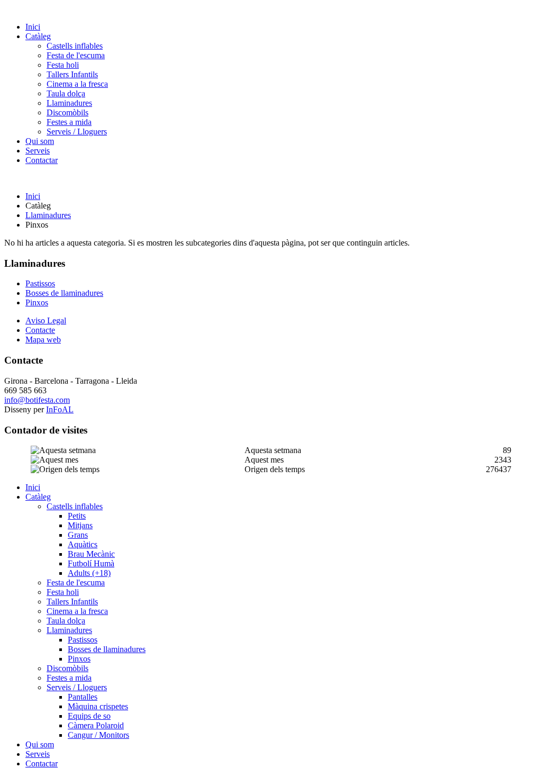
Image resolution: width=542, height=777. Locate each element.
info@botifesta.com (37, 399)
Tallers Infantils (72, 74)
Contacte (40, 330)
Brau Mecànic (91, 553)
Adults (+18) (89, 572)
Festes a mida (69, 122)
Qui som (39, 141)
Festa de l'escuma (76, 55)
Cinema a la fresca (77, 83)
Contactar (41, 160)
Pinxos (36, 302)
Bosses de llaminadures (64, 292)
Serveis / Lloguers (77, 131)
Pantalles (82, 696)
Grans (78, 534)
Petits (77, 515)
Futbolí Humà (91, 563)
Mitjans (80, 525)
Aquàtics (82, 544)
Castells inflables (75, 45)
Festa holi (63, 64)
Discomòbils (67, 112)
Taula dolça (66, 93)
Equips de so (89, 715)
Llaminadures (69, 102)
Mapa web (43, 339)
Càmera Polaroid (96, 725)
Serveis (37, 150)
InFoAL (60, 409)
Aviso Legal (45, 320)
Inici (32, 26)
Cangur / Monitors (98, 734)
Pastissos (40, 283)
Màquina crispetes (98, 706)
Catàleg (38, 36)
